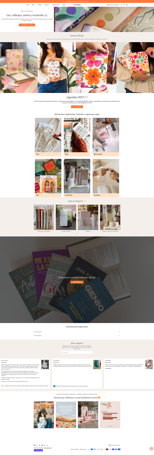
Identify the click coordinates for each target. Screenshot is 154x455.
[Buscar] (121, 4)
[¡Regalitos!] (88, 217)
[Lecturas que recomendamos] (44, 217)
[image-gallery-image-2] (66, 414)
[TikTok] (44, 445)
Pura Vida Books (40, 447)
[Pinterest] (36, 445)
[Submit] (91, 352)
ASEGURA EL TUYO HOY (27, 24)
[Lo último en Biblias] (66, 217)
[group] (104, 19)
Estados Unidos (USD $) (114, 4)
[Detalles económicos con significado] (110, 217)
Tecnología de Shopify (47, 447)
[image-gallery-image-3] (88, 414)
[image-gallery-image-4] (110, 414)
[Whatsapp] (47, 445)
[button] (127, 4)
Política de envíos (83, 449)
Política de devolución (75, 449)
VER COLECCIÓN (77, 106)
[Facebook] (34, 445)
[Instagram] (39, 445)
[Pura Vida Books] (77, 5)
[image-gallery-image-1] (44, 414)
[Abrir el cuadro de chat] (151, 448)
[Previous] (22, 29)
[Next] (31, 29)
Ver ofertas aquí (77, 282)
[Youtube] (42, 445)
